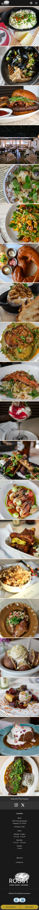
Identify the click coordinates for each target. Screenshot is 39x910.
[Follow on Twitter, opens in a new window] (23, 805)
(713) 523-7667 (19, 827)
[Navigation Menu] (36, 3)
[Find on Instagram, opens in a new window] (16, 805)
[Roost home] (7, 3)
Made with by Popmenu (15, 799)
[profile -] (31, 3)
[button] (19, 26)
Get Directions (11, 907)
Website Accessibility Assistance (19, 893)
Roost (19, 879)
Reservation (29, 907)
